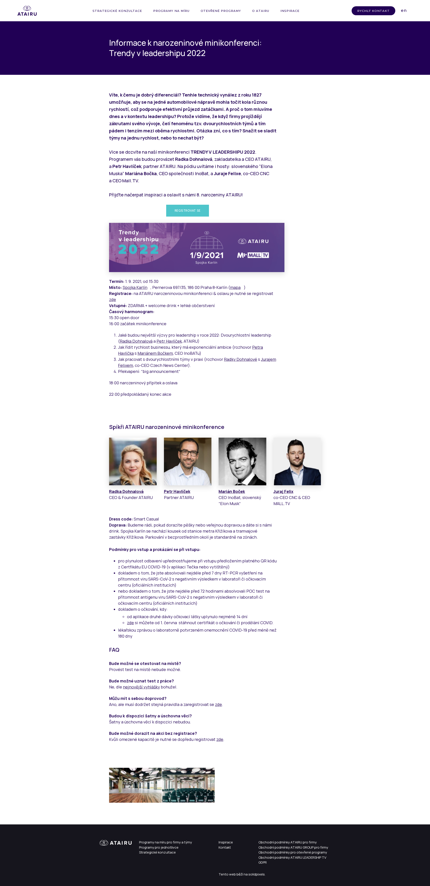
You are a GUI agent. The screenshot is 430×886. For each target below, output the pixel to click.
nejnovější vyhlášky (141, 687)
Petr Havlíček (169, 341)
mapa (235, 287)
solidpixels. (256, 874)
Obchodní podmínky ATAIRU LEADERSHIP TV (292, 857)
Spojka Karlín (135, 287)
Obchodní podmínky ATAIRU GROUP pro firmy (293, 847)
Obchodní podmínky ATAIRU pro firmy (287, 842)
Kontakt (225, 847)
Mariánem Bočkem (155, 353)
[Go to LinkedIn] (98, 873)
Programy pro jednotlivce (158, 847)
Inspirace (226, 842)
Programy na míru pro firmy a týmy (165, 842)
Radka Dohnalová (136, 341)
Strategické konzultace (157, 852)
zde (112, 299)
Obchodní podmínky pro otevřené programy (292, 852)
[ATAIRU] (27, 11)
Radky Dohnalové (240, 359)
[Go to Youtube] (114, 873)
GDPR (262, 862)
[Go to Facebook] (106, 873)
